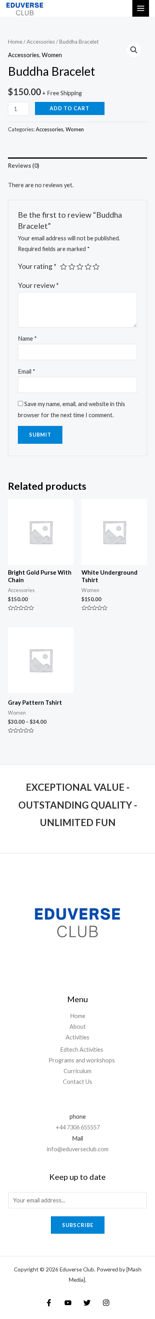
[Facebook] (48, 1302)
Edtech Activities (81, 1049)
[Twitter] (87, 1302)
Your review (38, 285)
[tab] (77, 165)
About (78, 1026)
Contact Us (77, 1081)
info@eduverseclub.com (77, 1149)
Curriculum (77, 1071)
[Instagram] (106, 1302)
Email (26, 371)
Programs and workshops (81, 1060)
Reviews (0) (23, 165)
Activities (77, 1037)
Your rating (37, 266)
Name (27, 338)
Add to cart (69, 108)
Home (15, 41)
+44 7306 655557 (78, 1127)
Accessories (41, 41)
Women (52, 55)
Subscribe (77, 1225)
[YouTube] (68, 1302)
